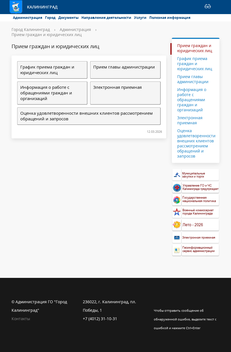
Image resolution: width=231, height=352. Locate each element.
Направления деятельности (106, 17)
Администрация (27, 17)
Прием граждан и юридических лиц (47, 34)
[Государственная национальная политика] (196, 200)
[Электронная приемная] (196, 237)
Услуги (140, 17)
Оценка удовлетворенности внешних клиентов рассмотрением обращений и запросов (86, 116)
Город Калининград (31, 29)
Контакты (21, 318)
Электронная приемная (117, 87)
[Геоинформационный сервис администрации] (196, 250)
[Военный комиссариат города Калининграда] (196, 212)
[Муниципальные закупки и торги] (196, 175)
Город (50, 17)
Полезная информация (169, 17)
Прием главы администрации (124, 67)
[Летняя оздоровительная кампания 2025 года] (196, 225)
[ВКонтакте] (158, 302)
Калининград (42, 7)
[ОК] (169, 302)
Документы (68, 17)
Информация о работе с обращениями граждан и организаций (46, 92)
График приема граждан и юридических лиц (47, 70)
